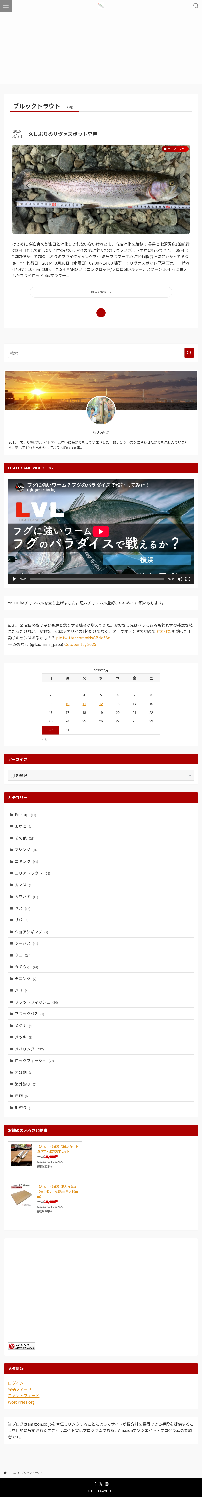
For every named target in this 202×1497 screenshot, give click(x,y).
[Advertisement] (101, 49)
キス (22, 908)
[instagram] (107, 1484)
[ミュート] (179, 579)
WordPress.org (21, 1402)
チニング (25, 978)
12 (101, 704)
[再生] (14, 579)
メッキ (24, 1037)
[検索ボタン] (196, 6)
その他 (24, 838)
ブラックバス (29, 1013)
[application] (101, 531)
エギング (26, 861)
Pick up (25, 814)
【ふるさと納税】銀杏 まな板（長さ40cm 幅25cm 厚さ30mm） (57, 1191)
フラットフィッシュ (36, 1002)
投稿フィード (20, 1389)
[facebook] (95, 1484)
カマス (24, 885)
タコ (22, 955)
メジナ (24, 1025)
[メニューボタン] (6, 6)
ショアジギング (31, 932)
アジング (27, 849)
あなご (24, 826)
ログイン (16, 1383)
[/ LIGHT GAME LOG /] (101, 6)
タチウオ (26, 967)
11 (84, 704)
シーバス (26, 943)
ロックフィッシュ (34, 1060)
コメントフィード (23, 1395)
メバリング (29, 1049)
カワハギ (26, 896)
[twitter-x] (101, 1484)
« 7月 (46, 739)
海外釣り (25, 1084)
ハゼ (22, 990)
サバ (21, 920)
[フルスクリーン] (187, 579)
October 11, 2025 (80, 644)
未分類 (24, 1072)
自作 (22, 1095)
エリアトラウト (32, 873)
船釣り (24, 1107)
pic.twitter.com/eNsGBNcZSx (83, 638)
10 (67, 704)
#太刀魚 (164, 631)
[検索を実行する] (189, 353)
